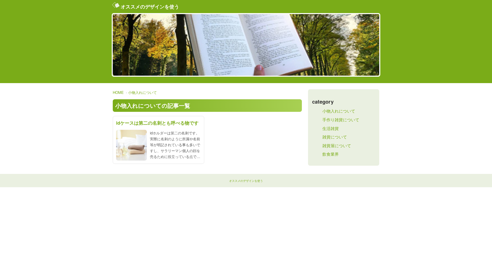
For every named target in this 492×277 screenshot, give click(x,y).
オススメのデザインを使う (150, 6)
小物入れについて (142, 92)
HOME (118, 92)
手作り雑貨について (340, 120)
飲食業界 (330, 154)
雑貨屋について (336, 146)
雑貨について (334, 137)
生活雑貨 (330, 128)
